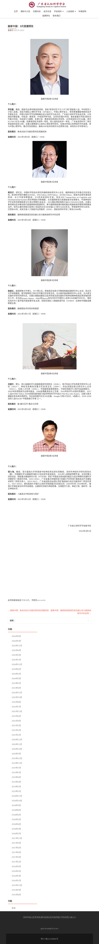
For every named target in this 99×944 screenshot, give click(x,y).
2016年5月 (16, 871)
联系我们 (56, 15)
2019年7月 (16, 768)
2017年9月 (16, 843)
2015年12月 (17, 885)
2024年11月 (17, 664)
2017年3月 (16, 857)
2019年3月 (16, 782)
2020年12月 (17, 739)
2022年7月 (16, 706)
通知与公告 (25, 11)
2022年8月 (16, 702)
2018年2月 (16, 833)
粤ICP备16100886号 (49, 939)
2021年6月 (16, 716)
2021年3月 (16, 725)
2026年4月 (16, 636)
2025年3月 (16, 655)
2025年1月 (16, 659)
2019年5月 (16, 772)
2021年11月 (17, 711)
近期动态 (37, 11)
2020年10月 (17, 749)
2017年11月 (17, 838)
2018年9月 (16, 805)
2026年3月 (16, 641)
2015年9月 (16, 890)
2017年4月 (16, 852)
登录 (14, 908)
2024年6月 (16, 669)
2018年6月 (16, 815)
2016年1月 (16, 880)
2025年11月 (17, 645)
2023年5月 (16, 683)
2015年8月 (16, 894)
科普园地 (82, 11)
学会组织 (58, 11)
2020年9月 (16, 753)
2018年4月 (16, 824)
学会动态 (25, 600)
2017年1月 (16, 862)
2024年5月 (16, 674)
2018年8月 (16, 810)
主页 (16, 11)
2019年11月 (17, 763)
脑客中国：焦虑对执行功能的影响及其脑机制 (28, 610)
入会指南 (70, 11)
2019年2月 (16, 786)
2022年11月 (17, 692)
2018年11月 (17, 796)
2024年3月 (16, 678)
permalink (42, 600)
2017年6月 (16, 847)
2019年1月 (16, 791)
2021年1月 (16, 735)
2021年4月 (16, 721)
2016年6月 (16, 866)
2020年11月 (17, 744)
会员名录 (47, 11)
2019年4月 (16, 777)
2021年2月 (16, 730)
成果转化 (46, 15)
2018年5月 (16, 819)
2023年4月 (16, 688)
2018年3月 (16, 829)
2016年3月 (16, 876)
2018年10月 (17, 800)
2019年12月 (17, 758)
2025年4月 (16, 650)
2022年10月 (17, 697)
